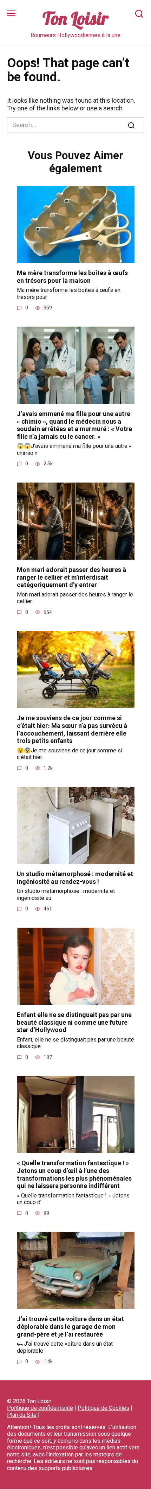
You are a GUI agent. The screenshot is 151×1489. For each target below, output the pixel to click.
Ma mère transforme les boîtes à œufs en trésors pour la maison (72, 276)
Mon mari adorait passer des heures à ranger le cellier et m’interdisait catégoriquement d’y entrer (71, 577)
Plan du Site (22, 1415)
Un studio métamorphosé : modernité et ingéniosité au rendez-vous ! (75, 877)
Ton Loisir (75, 18)
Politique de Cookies (103, 1408)
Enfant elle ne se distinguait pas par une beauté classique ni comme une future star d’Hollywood (74, 1022)
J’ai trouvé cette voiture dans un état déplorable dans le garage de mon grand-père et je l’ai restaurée (70, 1326)
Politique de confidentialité (40, 1408)
